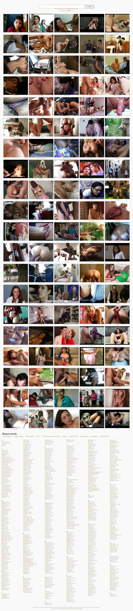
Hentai (46, 550)
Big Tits (4, 541)
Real (89, 502)
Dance (24, 536)
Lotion (68, 473)
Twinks (111, 537)
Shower (90, 555)
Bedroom (4, 532)
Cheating (25, 462)
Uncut (111, 546)
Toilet (111, 519)
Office (68, 558)
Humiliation (48, 569)
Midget (68, 500)
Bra (2, 570)
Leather (68, 454)
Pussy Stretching (92, 490)
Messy (68, 497)
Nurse (68, 550)
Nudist (68, 548)
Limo (67, 464)
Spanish (90, 589)
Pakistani (68, 577)
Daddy (25, 535)
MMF (67, 510)
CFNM (25, 455)
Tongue (112, 521)
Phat (67, 598)
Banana (3, 514)
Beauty (3, 529)
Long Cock (69, 469)
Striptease (112, 465)
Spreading (112, 441)
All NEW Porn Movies (72, 8)
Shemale (90, 548)
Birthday (4, 546)
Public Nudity (91, 473)
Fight (46, 465)
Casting (25, 447)
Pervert (68, 595)
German (47, 513)
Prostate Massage (93, 468)
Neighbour (69, 541)
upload (80, 608)
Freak (46, 492)
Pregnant (90, 458)
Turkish (112, 536)
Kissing (47, 604)
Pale (67, 579)
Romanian (90, 513)
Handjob (47, 546)
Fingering (47, 468)
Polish (89, 448)
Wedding (112, 573)
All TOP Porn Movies (60, 8)
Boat (3, 560)
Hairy (46, 542)
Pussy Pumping (92, 488)
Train (111, 526)
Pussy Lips (91, 487)
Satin (89, 525)
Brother (4, 579)
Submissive (113, 469)
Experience (48, 441)
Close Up (25, 477)
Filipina (47, 467)
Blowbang (4, 557)
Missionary (69, 507)
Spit (89, 595)
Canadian (4, 598)
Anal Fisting (5, 471)
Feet (46, 460)
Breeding (4, 575)
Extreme (47, 443)
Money (68, 515)
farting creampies (18, 436)
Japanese (47, 593)
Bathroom (4, 518)
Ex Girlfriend (26, 589)
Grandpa (47, 528)
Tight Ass (112, 510)
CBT (24, 451)
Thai (111, 501)
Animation (4, 476)
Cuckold (25, 512)
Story (111, 455)
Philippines (69, 600)
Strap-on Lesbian (114, 459)
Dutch (24, 573)
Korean (68, 441)
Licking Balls (69, 462)
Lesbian (68, 457)
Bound (3, 568)
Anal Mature (5, 472)
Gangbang (47, 507)
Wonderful (112, 585)
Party (67, 587)
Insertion (47, 581)
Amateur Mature (6, 460)
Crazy (24, 505)
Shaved (90, 545)
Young (111, 595)
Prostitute (90, 469)
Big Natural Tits (6, 538)
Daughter (25, 542)
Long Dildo (69, 471)
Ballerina (4, 511)
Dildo (24, 546)
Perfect (68, 593)
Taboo (111, 485)
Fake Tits (47, 453)
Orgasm (68, 567)
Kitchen (68, 440)
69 (2, 446)
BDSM (3, 523)
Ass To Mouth (5, 490)
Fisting (46, 473)
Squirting (112, 445)
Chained (25, 456)
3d (2, 444)
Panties (68, 580)
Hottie (46, 563)
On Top (68, 563)
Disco (24, 548)
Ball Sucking (5, 509)
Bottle (3, 567)
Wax (111, 570)
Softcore (90, 580)
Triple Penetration (114, 535)
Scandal (90, 528)
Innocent (47, 580)
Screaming (91, 532)
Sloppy (90, 570)
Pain (67, 576)
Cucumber (25, 513)
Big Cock (4, 535)
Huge (46, 566)
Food (46, 482)
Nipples (68, 545)
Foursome (47, 490)
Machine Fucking (70, 479)
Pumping (90, 479)
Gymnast (47, 536)
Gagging (47, 504)
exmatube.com (64, 608)
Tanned (112, 487)
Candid (25, 440)
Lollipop (68, 468)
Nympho (68, 553)
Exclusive (25, 590)
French (46, 494)
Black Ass (4, 553)
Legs (67, 455)
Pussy (89, 484)
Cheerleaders (26, 463)
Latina (68, 453)
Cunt (24, 526)
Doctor (25, 550)
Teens (111, 498)
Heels (46, 549)
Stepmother (113, 450)
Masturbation (70, 488)
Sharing (90, 544)
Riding (89, 508)
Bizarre (3, 550)
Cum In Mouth (27, 519)
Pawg (67, 590)
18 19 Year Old (5, 443)
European (25, 588)
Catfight (25, 448)
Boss (3, 566)
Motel (68, 520)
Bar (2, 516)
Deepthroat (26, 543)
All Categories (63, 10)
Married (68, 482)
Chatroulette (26, 461)
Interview (47, 585)
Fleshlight (47, 478)
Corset (25, 497)
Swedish (112, 476)
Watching (112, 569)
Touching (112, 523)
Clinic (24, 475)
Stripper (112, 463)
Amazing (4, 463)
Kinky (46, 603)
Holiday (47, 555)
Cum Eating (26, 518)
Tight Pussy (113, 511)
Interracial (47, 584)
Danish (25, 539)
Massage (68, 485)
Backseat (4, 504)
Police (89, 447)
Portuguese (91, 452)
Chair (24, 458)
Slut (89, 573)
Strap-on (112, 458)
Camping (4, 596)
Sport (111, 440)
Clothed (25, 479)
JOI (46, 598)
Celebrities (26, 452)
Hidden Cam (48, 552)
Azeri (3, 497)
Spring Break (113, 443)
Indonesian (47, 579)
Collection (25, 487)
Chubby (25, 468)
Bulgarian (4, 585)
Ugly (111, 543)
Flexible (47, 479)
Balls (3, 513)
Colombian (26, 491)
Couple (25, 502)
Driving (25, 569)
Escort (25, 585)
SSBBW (112, 447)
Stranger (112, 456)
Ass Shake (4, 488)
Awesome (4, 496)
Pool (89, 450)
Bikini (3, 543)
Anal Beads (4, 468)
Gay (46, 511)
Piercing (68, 601)
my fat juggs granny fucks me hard (51, 436)
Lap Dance (69, 450)
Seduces (90, 535)
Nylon (68, 552)
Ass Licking (4, 486)
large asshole (94, 436)
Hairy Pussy (48, 544)
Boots (3, 564)
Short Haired (91, 550)
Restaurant (91, 506)
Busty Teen (4, 588)
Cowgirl (25, 504)
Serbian (90, 539)
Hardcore (47, 548)
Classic (25, 470)
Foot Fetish (48, 483)
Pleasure (90, 444)
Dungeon (25, 572)
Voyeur (112, 562)
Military (68, 503)
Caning (25, 441)
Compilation (26, 493)
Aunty (3, 494)
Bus (2, 586)
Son (89, 585)
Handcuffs (47, 545)
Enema (25, 582)
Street (111, 462)
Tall (111, 486)
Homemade (48, 557)
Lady (67, 447)
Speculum (90, 592)
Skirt (89, 564)
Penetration (69, 591)
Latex (67, 451)
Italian (46, 587)
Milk (67, 504)
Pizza (89, 443)
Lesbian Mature (70, 458)
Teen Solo (112, 497)
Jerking (47, 595)
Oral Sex (68, 566)
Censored (25, 454)
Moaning (68, 511)
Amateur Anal (5, 458)
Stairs (111, 448)
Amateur (4, 457)
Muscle (68, 527)
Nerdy (68, 542)
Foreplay (47, 487)
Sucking (112, 470)
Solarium (90, 581)
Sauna (89, 527)
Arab (3, 479)
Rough (89, 515)
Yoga (111, 594)
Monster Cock (70, 517)
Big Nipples (5, 539)
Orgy (67, 569)
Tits (111, 514)
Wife (111, 584)
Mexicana (69, 499)
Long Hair (69, 472)
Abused (3, 450)
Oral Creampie (70, 565)
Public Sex (90, 475)
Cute (24, 529)
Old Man (68, 562)
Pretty (89, 459)
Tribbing (112, 530)
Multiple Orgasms (71, 525)
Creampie (25, 506)
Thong (111, 503)
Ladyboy (68, 448)
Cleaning (25, 473)
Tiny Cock (112, 512)
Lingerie (68, 465)
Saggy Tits (91, 524)
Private (90, 463)
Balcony (4, 506)
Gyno (46, 538)
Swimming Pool (114, 477)
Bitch (3, 549)
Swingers (112, 480)
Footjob (47, 485)
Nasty (68, 532)
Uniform (112, 550)
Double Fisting (27, 562)
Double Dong (26, 561)
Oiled (67, 559)
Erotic (24, 583)
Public (89, 470)
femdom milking (29, 436)
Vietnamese (113, 557)
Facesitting (47, 450)
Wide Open (113, 583)
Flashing (47, 476)
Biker (3, 542)
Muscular (68, 528)
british (38, 436)
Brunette (4, 581)
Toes (111, 518)
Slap (89, 566)
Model (68, 513)
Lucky (68, 475)
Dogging (25, 551)
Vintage (112, 559)
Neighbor (68, 539)
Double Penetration (28, 564)
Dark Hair (25, 540)
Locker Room (69, 467)
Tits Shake (112, 517)
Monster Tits (69, 518)
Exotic (46, 440)
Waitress (112, 566)
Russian (90, 520)
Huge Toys (47, 567)
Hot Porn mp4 (5, 441)
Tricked (112, 533)
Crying (25, 509)
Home (46, 556)
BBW (3, 521)
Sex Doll (90, 541)
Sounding (90, 587)
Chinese (25, 465)
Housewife (47, 564)
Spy (111, 444)
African (3, 453)
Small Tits (90, 574)
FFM (46, 464)
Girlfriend (47, 515)
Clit (24, 476)
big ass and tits (85, 436)
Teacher (112, 490)
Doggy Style (26, 553)
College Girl (26, 490)
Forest (46, 489)
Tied (111, 507)
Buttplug (4, 589)
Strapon (112, 461)
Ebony (24, 578)
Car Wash (25, 444)
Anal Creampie (5, 469)
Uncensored (113, 545)
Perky (68, 594)
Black (3, 552)
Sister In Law (91, 560)
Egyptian (25, 579)
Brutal (3, 582)
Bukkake (4, 584)
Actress (3, 451)
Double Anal (26, 558)
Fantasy (47, 455)
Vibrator (112, 556)
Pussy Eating (91, 486)
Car (24, 443)
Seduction (90, 537)
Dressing (25, 566)
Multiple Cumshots (71, 524)
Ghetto (46, 514)
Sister (89, 559)
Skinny (90, 563)
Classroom (26, 472)
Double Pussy (26, 565)
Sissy (89, 557)
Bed (3, 531)
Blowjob (4, 559)
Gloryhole (47, 520)
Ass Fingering (5, 485)
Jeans (46, 594)
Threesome (113, 504)
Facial (46, 451)
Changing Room (27, 459)
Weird (111, 574)
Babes (3, 502)
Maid (67, 481)
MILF (67, 502)
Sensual (90, 538)
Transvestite (113, 529)
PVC (89, 491)
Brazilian (4, 573)
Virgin (111, 560)
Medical (68, 495)
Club (24, 480)
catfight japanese (104, 436)
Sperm (90, 593)
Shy (89, 556)
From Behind (48, 496)
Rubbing (90, 518)
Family (46, 454)
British (3, 578)
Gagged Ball (48, 503)
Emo (24, 581)
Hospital (47, 560)
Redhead (90, 504)
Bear (3, 527)
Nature (68, 537)
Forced (46, 486)
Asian (3, 482)
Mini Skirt (69, 506)
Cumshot (25, 523)
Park (67, 584)
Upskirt (112, 552)
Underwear (113, 547)
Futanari (47, 498)
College (25, 488)
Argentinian (5, 481)
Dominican (26, 555)
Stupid (111, 468)
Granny (47, 529)
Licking (68, 461)
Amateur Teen (5, 461)
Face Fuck (47, 448)
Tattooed (112, 489)
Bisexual (4, 548)
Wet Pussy (112, 577)
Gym (46, 535)
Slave (89, 567)
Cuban (24, 511)
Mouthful (68, 522)
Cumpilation (26, 522)
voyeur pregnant (7, 436)
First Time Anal (49, 471)
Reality (90, 503)
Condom (25, 494)
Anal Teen (4, 474)
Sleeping (90, 569)
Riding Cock (91, 510)
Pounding (90, 455)
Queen (90, 496)
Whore (111, 581)
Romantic (90, 514)
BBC (3, 520)
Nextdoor (69, 544)
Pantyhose (69, 583)
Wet (111, 576)
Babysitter (4, 503)
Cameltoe (4, 594)
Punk (89, 483)
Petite (68, 597)
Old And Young (70, 560)
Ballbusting (4, 510)
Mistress (68, 508)
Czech (24, 530)
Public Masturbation (93, 472)
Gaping (47, 508)
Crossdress (26, 508)
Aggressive (4, 454)
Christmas (25, 466)
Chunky (25, 469)
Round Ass (91, 517)
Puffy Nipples (91, 477)
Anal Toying (5, 475)
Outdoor (68, 572)
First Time (47, 469)
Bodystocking (5, 561)
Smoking (90, 575)
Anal (3, 465)
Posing (90, 454)
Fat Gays (47, 458)
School (90, 530)
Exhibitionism (26, 592)
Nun (67, 549)
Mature (68, 489)
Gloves (46, 521)
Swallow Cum (113, 475)
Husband (47, 573)
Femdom (47, 461)
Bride (3, 577)
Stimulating (113, 451)
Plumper (90, 445)
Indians (47, 577)
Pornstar (90, 451)
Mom (67, 514)
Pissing (90, 441)
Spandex (90, 588)
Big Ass (3, 534)
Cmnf (24, 481)
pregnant (64, 436)
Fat (45, 457)
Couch (24, 500)
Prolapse (90, 465)
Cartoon (25, 445)
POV (89, 456)
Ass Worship (5, 492)
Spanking (90, 591)
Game (46, 506)
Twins (111, 539)
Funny (46, 497)
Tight (111, 508)
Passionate (69, 589)
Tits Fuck (112, 515)
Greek (46, 531)
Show (89, 553)
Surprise (112, 473)
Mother (68, 521)
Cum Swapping (27, 520)
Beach (3, 524)
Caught (25, 450)
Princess (90, 461)
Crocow (71, 10)
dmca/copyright (73, 608)
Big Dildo (4, 536)
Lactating (68, 446)
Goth (46, 527)
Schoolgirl (90, 531)
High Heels (48, 553)
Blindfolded (5, 554)
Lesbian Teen (69, 460)
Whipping (112, 579)
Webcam (112, 572)
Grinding (47, 532)
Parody (68, 586)
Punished (90, 480)
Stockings (112, 452)
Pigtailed (90, 440)
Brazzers (4, 574)
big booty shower (73, 436)
